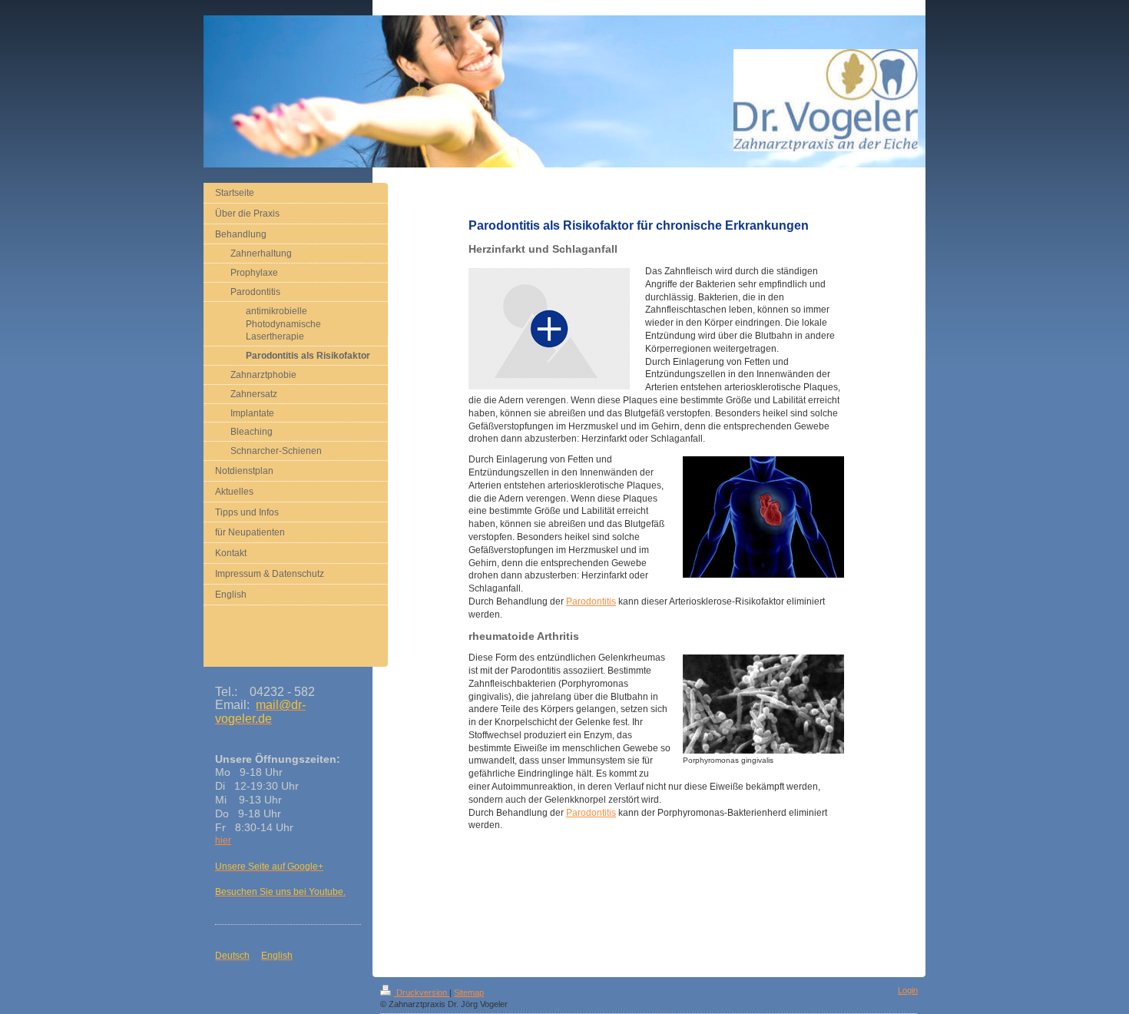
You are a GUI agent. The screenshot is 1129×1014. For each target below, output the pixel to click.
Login (908, 990)
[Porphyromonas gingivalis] (763, 704)
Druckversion (421, 992)
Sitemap (469, 992)
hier (223, 840)
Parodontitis (591, 601)
